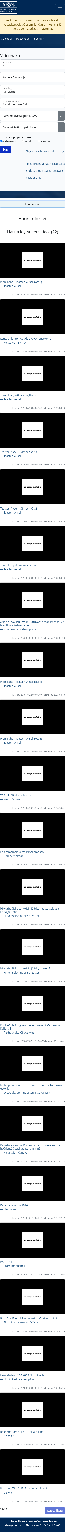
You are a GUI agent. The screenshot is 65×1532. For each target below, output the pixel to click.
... (61, 116)
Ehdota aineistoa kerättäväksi (45, 171)
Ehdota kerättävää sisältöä (42, 1525)
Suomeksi (6, 38)
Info (11, 1521)
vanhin (45, 141)
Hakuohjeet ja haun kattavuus (45, 164)
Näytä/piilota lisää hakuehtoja (45, 151)
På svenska (22, 38)
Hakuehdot (32, 204)
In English (38, 38)
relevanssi (9, 141)
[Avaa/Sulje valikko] (60, 7)
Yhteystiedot (13, 1525)
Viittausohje (33, 178)
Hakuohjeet (25, 1521)
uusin (28, 141)
